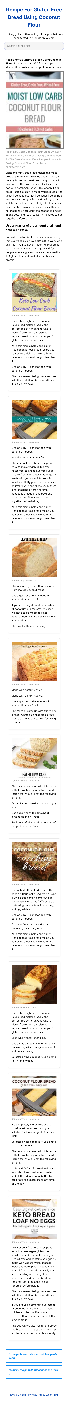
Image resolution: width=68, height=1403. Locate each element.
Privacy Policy (36, 1394)
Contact (23, 1394)
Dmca (13, 1394)
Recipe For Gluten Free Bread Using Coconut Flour (34, 17)
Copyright (52, 1394)
